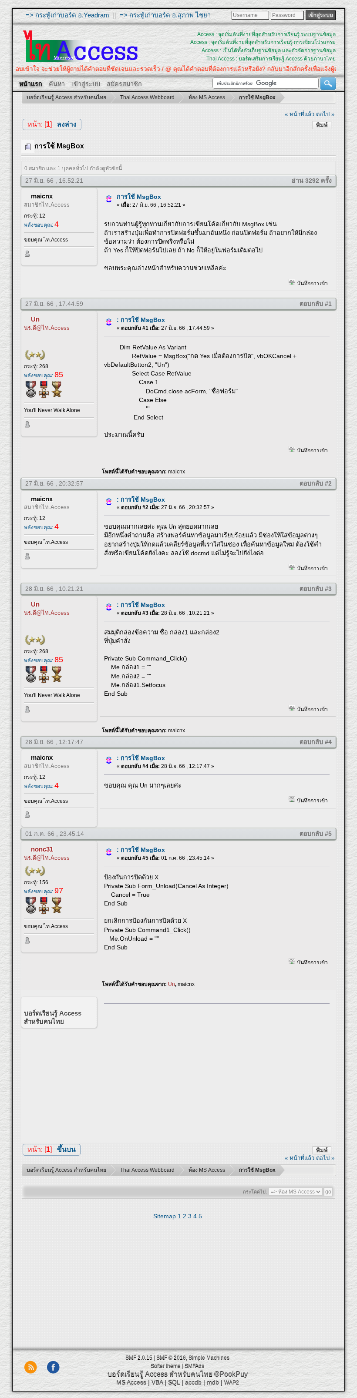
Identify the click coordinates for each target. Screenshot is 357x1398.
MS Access (131, 1381)
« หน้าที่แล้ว (299, 114)
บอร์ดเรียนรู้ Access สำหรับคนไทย (160, 1374)
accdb (193, 1381)
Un (35, 319)
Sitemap (164, 1216)
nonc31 (42, 849)
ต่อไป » (325, 114)
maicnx (42, 196)
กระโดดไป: (255, 1191)
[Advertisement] (213, 1071)
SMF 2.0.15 (138, 1357)
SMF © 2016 (171, 1357)
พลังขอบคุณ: (41, 225)
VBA (157, 1381)
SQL (174, 1381)
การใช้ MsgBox (139, 196)
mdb (213, 1381)
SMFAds (194, 1365)
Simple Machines (209, 1357)
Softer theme (166, 1365)
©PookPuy (231, 1374)
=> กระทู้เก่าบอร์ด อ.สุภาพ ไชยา (165, 15)
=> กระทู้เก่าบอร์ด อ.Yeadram (67, 15)
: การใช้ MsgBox (141, 319)
